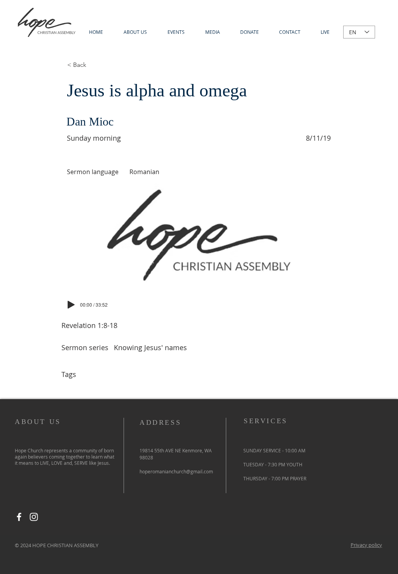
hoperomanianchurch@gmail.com (176, 471)
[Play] (71, 305)
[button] (212, 32)
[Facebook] (19, 516)
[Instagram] (33, 516)
